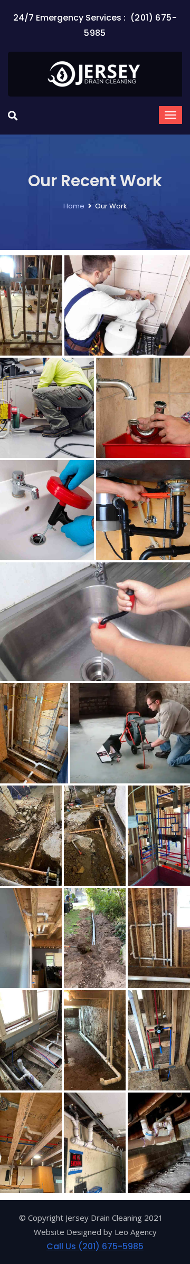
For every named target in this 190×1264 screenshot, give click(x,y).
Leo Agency (136, 1232)
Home (73, 206)
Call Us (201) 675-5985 (95, 1246)
